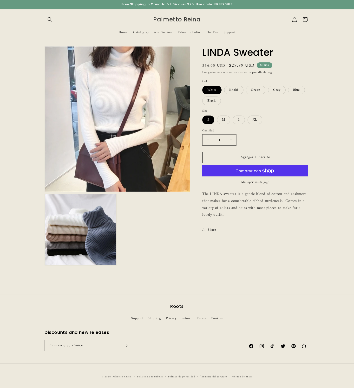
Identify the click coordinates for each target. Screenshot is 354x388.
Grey (277, 90)
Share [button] (212, 229)
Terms (201, 318)
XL (255, 119)
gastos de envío (218, 72)
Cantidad (208, 130)
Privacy (171, 318)
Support (137, 318)
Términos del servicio (213, 377)
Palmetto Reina (121, 377)
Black (211, 101)
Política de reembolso (150, 377)
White (211, 90)
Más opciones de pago (255, 182)
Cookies (217, 318)
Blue (296, 90)
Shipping (154, 318)
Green (255, 90)
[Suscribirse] (125, 345)
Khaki (233, 90)
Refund (187, 318)
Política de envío (242, 377)
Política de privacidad (181, 377)
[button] (50, 19)
